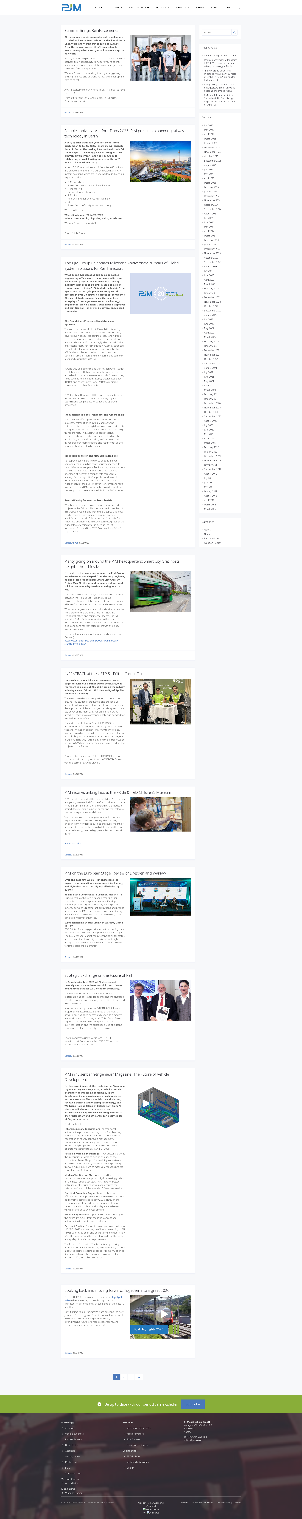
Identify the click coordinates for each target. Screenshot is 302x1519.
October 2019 (211, 464)
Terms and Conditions (202, 1502)
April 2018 (209, 500)
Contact (237, 1502)
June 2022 (209, 323)
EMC (67, 1467)
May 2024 (209, 226)
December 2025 (212, 147)
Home (98, 7)
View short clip (72, 843)
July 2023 (208, 270)
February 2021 (211, 394)
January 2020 (210, 451)
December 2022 (212, 297)
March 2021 (210, 389)
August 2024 (210, 213)
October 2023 (211, 257)
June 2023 (209, 275)
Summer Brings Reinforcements (91, 30)
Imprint (184, 1502)
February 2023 (211, 288)
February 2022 (211, 341)
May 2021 (209, 381)
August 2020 (210, 420)
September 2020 (212, 416)
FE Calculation (134, 1456)
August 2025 (210, 165)
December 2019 (212, 456)
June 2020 (209, 429)
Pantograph (71, 1462)
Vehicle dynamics (74, 1433)
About (200, 7)
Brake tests (71, 1445)
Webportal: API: (149, 1509)
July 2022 (208, 319)
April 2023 (209, 279)
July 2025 (208, 169)
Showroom (163, 7)
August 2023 (210, 266)
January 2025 (210, 191)
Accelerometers (135, 1433)
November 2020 (212, 407)
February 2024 (211, 240)
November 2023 (212, 253)
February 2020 (211, 447)
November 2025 (212, 151)
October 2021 (211, 359)
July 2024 (208, 218)
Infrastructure (73, 1473)
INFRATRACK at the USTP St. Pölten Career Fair (103, 673)
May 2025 (209, 173)
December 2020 (212, 403)
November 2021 (212, 354)
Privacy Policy (223, 1502)
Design (130, 1467)
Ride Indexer (134, 1439)
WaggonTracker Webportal (151, 1502)
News (75, 543)
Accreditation (72, 1483)
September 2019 (212, 469)
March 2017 (210, 508)
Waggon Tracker (212, 542)
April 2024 (209, 231)
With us (216, 7)
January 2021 (210, 398)
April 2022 (209, 332)
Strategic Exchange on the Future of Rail (98, 975)
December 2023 (212, 248)
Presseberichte (211, 538)
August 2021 (210, 367)
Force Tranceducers (137, 1445)
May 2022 (209, 328)
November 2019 (212, 460)
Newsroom (183, 7)
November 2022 (212, 301)
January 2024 (210, 244)
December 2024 (212, 195)
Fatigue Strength (74, 1439)
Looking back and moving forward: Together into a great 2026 (116, 1290)
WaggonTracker (139, 7)
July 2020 (208, 425)
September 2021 (212, 363)
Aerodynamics (73, 1456)
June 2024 (209, 222)
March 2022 (210, 337)
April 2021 (209, 385)
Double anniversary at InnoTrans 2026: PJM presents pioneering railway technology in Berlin (220, 63)
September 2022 (212, 310)
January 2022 (210, 345)
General (68, 112)
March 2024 (210, 235)
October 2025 (211, 156)
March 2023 (210, 284)
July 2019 (208, 478)
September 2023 (212, 262)
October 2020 (211, 411)
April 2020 (209, 438)
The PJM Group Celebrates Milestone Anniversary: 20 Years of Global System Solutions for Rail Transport (121, 265)
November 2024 (212, 200)
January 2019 (210, 491)
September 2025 (212, 160)
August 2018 (210, 495)
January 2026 (210, 143)
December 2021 (212, 350)
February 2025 (211, 187)
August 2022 (210, 314)
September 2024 (212, 209)
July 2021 (208, 372)
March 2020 (210, 442)
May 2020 (209, 434)
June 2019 (209, 482)
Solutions (115, 7)
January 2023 (210, 292)
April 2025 (209, 178)
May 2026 (209, 129)
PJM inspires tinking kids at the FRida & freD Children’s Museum (117, 792)
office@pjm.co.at (193, 1440)
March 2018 (210, 504)
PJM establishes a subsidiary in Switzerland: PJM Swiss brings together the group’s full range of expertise (219, 100)
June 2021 (209, 376)
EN (228, 7)
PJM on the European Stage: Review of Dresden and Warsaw (115, 873)
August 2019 (210, 473)
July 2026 (208, 125)
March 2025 (210, 182)
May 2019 (209, 486)
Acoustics (70, 1450)
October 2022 (211, 306)
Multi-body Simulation (138, 1462)
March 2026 (210, 138)
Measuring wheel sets (139, 1428)
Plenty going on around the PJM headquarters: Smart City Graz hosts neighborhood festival (220, 87)
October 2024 (211, 204)
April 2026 (209, 134)
